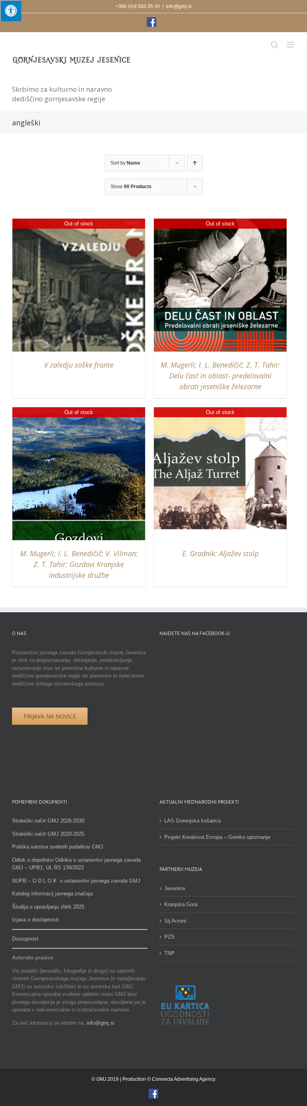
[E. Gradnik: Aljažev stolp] (220, 411)
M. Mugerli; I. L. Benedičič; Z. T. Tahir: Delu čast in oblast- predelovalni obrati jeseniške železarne (220, 375)
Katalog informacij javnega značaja (52, 894)
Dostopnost (25, 939)
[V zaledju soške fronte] (78, 222)
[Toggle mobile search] (275, 44)
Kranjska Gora (180, 904)
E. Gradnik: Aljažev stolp (220, 553)
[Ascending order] (195, 163)
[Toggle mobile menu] (291, 44)
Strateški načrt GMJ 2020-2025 (48, 834)
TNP (169, 953)
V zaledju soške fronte (79, 365)
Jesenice (174, 888)
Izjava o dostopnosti (35, 920)
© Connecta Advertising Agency (181, 1079)
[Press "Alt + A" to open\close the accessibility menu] (10, 10)
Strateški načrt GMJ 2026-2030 (48, 821)
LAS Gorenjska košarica (192, 821)
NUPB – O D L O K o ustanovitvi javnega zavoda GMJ (76, 881)
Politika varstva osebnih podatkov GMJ (57, 847)
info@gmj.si (178, 6)
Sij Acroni (175, 921)
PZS (169, 937)
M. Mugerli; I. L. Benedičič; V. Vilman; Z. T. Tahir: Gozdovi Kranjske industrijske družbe (79, 564)
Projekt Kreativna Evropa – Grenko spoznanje (217, 837)
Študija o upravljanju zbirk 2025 (48, 907)
